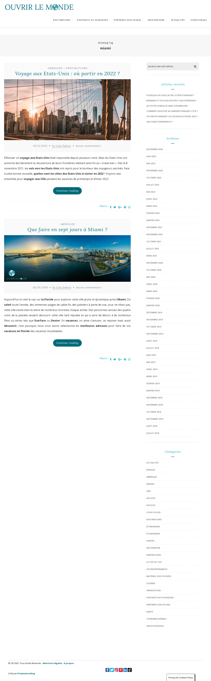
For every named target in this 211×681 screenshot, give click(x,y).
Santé (149, 611)
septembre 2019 (154, 333)
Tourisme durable (156, 618)
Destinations (61, 20)
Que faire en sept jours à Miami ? (67, 229)
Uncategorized (155, 626)
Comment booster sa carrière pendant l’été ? (172, 111)
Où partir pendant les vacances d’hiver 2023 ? (172, 116)
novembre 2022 (154, 170)
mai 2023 (150, 163)
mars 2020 (151, 291)
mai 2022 (150, 191)
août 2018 (151, 426)
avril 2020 (151, 284)
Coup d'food (153, 512)
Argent (150, 484)
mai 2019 (150, 362)
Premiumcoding (26, 673)
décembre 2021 (154, 227)
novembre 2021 (154, 234)
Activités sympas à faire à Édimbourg (167, 105)
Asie (148, 491)
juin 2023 (151, 156)
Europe (150, 540)
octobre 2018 (153, 411)
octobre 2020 (153, 270)
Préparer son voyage (127, 20)
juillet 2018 (152, 433)
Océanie (150, 583)
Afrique (150, 469)
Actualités (178, 20)
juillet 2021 (152, 248)
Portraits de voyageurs (92, 20)
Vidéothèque (199, 20)
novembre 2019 (154, 319)
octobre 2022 (153, 177)
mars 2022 (151, 206)
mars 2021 (151, 255)
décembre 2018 (154, 397)
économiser (153, 526)
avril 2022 (151, 199)
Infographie (153, 547)
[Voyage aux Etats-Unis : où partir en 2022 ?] (67, 110)
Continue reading (67, 190)
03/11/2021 (40, 145)
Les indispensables (156, 569)
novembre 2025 (154, 149)
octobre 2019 (153, 326)
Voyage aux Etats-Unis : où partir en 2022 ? (67, 73)
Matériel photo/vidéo (158, 576)
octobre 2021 (153, 241)
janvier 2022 (153, 220)
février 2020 (153, 298)
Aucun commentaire (88, 145)
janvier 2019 (153, 390)
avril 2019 (151, 369)
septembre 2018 (154, 419)
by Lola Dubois (61, 145)
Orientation (153, 590)
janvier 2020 (153, 305)
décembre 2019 (154, 312)
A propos (69, 663)
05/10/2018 (40, 287)
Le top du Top (154, 562)
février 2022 (153, 213)
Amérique (55, 68)
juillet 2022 (152, 184)
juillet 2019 (152, 348)
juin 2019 (151, 355)
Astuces (150, 498)
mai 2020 (150, 277)
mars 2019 (151, 376)
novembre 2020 (154, 262)
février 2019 (153, 383)
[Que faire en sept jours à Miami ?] (67, 259)
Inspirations (156, 20)
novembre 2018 (154, 404)
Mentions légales (52, 663)
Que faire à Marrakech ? (159, 121)
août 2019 (151, 341)
